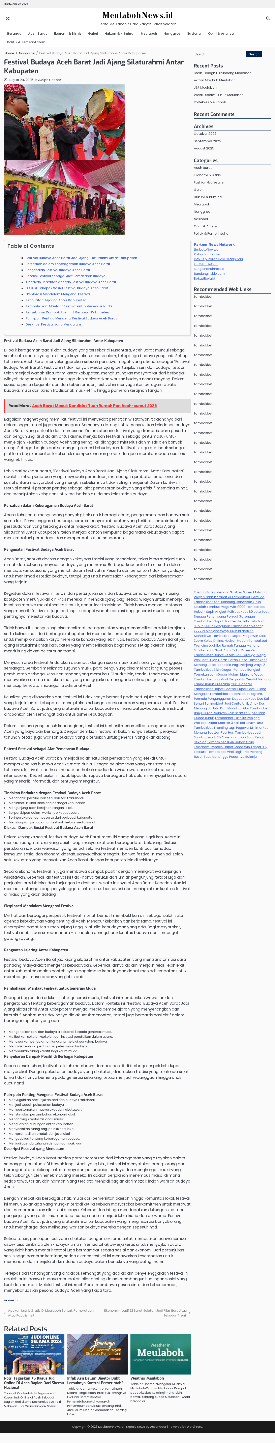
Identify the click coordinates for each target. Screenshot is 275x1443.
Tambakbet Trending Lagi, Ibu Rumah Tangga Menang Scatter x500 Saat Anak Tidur (230, 646)
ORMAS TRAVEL (206, 264)
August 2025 (204, 148)
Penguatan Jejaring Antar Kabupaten (56, 300)
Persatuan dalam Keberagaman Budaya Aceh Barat (68, 264)
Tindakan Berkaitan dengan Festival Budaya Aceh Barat (71, 282)
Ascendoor (158, 1427)
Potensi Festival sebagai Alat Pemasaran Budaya (65, 276)
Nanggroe (172, 33)
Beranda (14, 33)
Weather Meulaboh (147, 1378)
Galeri (93, 33)
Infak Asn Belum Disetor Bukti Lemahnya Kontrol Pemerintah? (95, 1380)
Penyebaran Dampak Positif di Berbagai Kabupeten (67, 312)
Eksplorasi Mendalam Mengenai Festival (58, 294)
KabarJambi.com (207, 254)
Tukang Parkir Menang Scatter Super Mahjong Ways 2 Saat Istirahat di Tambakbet (230, 595)
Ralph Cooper (50, 80)
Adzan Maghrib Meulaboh (215, 80)
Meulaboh (149, 33)
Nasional (194, 33)
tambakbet (203, 296)
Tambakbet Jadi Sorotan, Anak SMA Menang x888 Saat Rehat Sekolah (229, 737)
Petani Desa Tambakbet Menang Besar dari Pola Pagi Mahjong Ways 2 (230, 662)
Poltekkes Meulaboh (210, 102)
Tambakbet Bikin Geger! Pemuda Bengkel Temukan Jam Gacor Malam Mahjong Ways (228, 672)
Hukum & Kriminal (119, 33)
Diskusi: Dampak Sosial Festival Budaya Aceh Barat (67, 288)
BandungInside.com (209, 273)
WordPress (194, 1427)
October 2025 (205, 134)
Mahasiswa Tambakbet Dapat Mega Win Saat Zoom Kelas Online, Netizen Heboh (230, 638)
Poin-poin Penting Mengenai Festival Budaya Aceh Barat (71, 318)
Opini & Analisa (221, 33)
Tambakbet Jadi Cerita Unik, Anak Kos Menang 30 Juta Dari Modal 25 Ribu (229, 706)
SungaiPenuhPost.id (209, 268)
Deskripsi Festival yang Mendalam (53, 324)
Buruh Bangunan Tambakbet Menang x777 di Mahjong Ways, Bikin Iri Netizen (229, 628)
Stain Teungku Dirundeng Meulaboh (222, 73)
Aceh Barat (37, 33)
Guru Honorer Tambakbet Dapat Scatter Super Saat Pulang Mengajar (230, 689)
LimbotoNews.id (206, 249)
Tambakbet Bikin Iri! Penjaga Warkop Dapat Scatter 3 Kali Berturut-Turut (229, 720)
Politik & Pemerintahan (26, 42)
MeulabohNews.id (137, 15)
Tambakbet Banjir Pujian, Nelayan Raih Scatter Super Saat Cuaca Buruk (231, 713)
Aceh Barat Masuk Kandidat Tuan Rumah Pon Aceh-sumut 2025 (94, 405)
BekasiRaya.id (204, 278)
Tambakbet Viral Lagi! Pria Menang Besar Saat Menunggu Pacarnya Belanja (228, 754)
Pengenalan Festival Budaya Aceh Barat (58, 270)
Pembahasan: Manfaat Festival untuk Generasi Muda (69, 306)
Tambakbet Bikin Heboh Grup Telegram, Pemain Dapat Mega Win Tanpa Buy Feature (230, 747)
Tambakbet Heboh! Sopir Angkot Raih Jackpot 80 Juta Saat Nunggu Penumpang (231, 612)
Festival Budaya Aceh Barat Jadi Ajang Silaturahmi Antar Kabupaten (81, 258)
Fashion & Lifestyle (208, 182)
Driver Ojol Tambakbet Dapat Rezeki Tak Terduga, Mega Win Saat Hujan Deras (230, 655)
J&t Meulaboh (205, 87)
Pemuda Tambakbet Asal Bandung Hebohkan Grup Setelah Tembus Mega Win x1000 (229, 602)
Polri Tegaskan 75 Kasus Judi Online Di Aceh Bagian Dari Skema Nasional (34, 1383)
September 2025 (207, 141)
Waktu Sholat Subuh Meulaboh (219, 95)
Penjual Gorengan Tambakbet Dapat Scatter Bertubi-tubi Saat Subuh (229, 621)
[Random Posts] (7, 18)
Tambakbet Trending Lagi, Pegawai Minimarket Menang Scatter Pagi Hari (231, 730)
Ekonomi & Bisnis (68, 33)
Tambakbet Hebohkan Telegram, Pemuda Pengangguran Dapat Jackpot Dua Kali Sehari (231, 699)
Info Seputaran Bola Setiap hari (218, 259)
